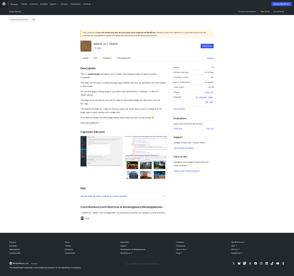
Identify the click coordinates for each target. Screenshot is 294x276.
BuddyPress (237, 253)
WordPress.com (238, 242)
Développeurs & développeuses (132, 249)
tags (211, 102)
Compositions (70, 253)
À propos (12, 242)
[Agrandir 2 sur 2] (164, 139)
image (210, 97)
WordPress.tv (126, 253)
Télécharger (207, 46)
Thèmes (68, 246)
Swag (179, 253)
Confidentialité (14, 253)
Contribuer (180, 242)
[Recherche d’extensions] (33, 19)
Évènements (180, 246)
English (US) (209, 92)
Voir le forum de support (184, 148)
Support (210, 58)
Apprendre (124, 242)
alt (197, 97)
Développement (124, 58)
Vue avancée (179, 109)
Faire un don (181, 249)
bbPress (236, 249)
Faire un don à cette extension (187, 171)
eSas (99, 48)
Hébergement (14, 249)
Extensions (69, 249)
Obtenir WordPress (282, 4)
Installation (107, 58)
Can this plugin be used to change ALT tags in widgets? (103, 196)
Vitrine (67, 242)
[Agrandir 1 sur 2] (120, 139)
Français (34, 264)
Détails (86, 58)
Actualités (13, 246)
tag (207, 102)
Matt (234, 246)
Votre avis (178, 128)
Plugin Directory (15, 11)
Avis (95, 58)
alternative (203, 97)
